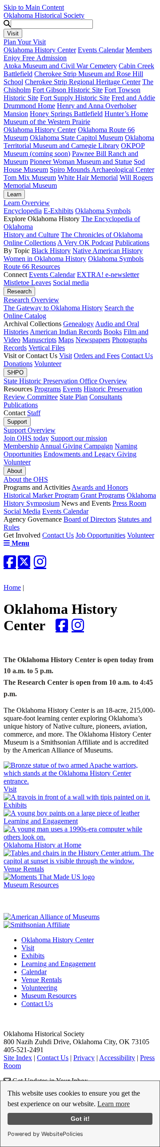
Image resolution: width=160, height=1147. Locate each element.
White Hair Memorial (88, 177)
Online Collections (30, 242)
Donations (18, 363)
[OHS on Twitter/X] (24, 561)
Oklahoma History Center (40, 50)
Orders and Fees (97, 355)
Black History (51, 250)
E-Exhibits (58, 211)
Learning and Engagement (41, 821)
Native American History (107, 250)
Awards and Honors (100, 487)
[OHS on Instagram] (40, 561)
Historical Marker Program (41, 495)
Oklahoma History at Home (42, 845)
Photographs (129, 339)
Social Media (22, 511)
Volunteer (47, 363)
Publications (132, 242)
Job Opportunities (100, 535)
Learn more (113, 1104)
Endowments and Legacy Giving (90, 454)
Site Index (18, 1057)
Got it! (80, 1118)
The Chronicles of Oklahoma (102, 234)
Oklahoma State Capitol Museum (76, 137)
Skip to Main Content (34, 7)
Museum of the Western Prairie (47, 121)
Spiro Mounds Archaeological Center (102, 169)
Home (12, 587)
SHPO (15, 372)
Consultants (105, 397)
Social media (71, 282)
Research (19, 291)
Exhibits (32, 956)
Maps (66, 339)
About (14, 471)
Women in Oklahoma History (45, 258)
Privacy (84, 1057)
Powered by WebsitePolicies (45, 1134)
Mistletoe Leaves (27, 282)
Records (15, 347)
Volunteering (39, 987)
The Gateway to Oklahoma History (53, 308)
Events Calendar (101, 50)
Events (72, 389)
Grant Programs (102, 495)
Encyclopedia (23, 211)
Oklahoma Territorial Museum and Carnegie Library (79, 141)
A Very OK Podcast (85, 242)
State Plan (74, 397)
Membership (21, 446)
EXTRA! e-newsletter (108, 274)
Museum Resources (31, 885)
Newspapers (93, 339)
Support (17, 421)
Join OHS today (26, 438)
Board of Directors (90, 519)
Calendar (34, 971)
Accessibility (117, 1057)
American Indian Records (66, 332)
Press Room (129, 503)
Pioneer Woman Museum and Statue (81, 161)
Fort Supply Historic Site (75, 97)
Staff (33, 413)
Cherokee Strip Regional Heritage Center (82, 82)
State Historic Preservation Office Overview (65, 381)
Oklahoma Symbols (103, 211)
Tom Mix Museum (30, 177)
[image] (62, 625)
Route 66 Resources (32, 266)
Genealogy (78, 324)
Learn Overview (27, 203)
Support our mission (79, 438)
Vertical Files (46, 347)
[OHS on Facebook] (10, 561)
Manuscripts (39, 339)
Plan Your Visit (25, 42)
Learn (14, 194)
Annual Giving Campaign (76, 446)
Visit (13, 33)
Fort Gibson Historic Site (67, 90)
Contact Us (137, 355)
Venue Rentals (41, 979)
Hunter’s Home (126, 113)
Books (113, 332)
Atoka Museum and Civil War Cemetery (60, 66)
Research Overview (31, 300)
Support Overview (30, 430)
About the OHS (26, 479)
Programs (47, 389)
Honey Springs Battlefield (66, 113)
